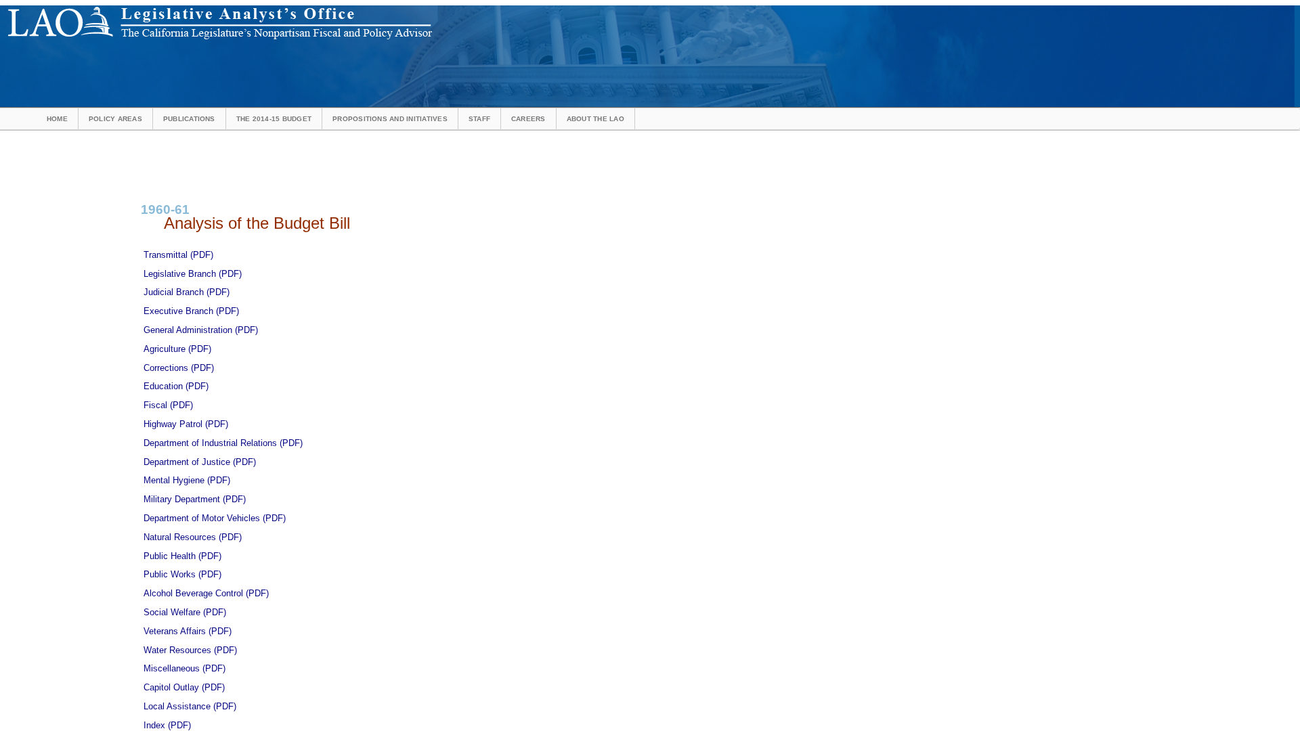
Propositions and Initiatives (390, 119)
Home (57, 119)
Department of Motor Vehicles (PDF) (215, 518)
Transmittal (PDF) (178, 255)
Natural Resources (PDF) (193, 537)
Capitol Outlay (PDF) (184, 687)
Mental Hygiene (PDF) (187, 480)
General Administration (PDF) (201, 330)
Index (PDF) (167, 725)
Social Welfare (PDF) (185, 612)
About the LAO (595, 119)
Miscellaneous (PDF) (184, 668)
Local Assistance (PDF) (190, 706)
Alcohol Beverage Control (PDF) (206, 593)
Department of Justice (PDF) (200, 462)
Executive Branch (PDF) (191, 311)
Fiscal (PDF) (168, 405)
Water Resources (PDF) (190, 650)
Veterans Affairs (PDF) (188, 631)
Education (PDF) (176, 386)
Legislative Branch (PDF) (193, 274)
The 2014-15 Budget (273, 119)
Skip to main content (470, 10)
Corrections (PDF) (179, 368)
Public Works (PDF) (182, 574)
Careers (528, 119)
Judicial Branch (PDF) (187, 292)
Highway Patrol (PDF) (186, 424)
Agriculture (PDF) (177, 349)
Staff (479, 119)
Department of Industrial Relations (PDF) (223, 443)
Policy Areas (115, 119)
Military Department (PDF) (195, 499)
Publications (189, 119)
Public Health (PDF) (182, 556)
